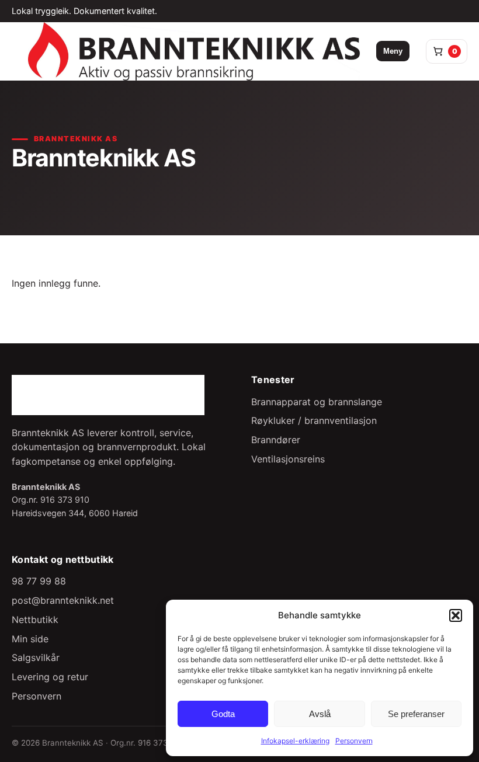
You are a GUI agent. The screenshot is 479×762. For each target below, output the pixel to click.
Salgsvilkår (36, 657)
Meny (392, 51)
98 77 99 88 (39, 581)
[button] (455, 615)
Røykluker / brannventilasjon (314, 420)
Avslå (320, 714)
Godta (223, 714)
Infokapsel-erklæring (295, 740)
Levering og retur (50, 677)
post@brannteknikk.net (63, 600)
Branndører (275, 440)
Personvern (354, 740)
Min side (30, 639)
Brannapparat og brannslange (316, 402)
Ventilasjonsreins (288, 459)
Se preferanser (416, 714)
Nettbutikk (35, 619)
